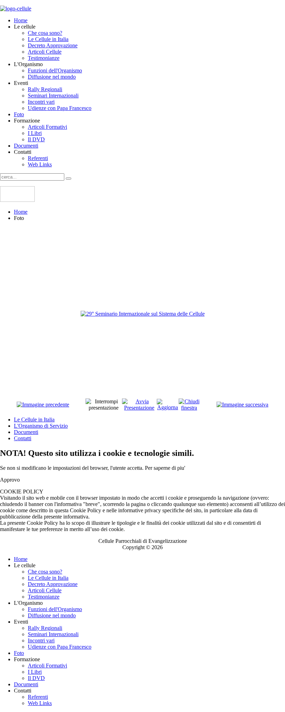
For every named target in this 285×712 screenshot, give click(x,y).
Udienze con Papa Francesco (59, 108)
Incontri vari (41, 102)
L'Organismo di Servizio (41, 426)
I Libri (35, 133)
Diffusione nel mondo (52, 77)
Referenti (38, 158)
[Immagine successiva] (242, 405)
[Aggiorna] (168, 407)
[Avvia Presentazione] (139, 408)
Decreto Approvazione (53, 45)
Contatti (22, 438)
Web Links (40, 164)
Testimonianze (43, 58)
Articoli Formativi (47, 127)
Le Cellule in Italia (48, 39)
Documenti (26, 146)
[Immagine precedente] (43, 405)
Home (20, 20)
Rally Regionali (45, 89)
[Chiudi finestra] (189, 408)
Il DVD (36, 139)
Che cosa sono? (45, 33)
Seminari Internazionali (53, 95)
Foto (19, 114)
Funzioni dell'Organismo (55, 70)
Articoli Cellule (45, 52)
